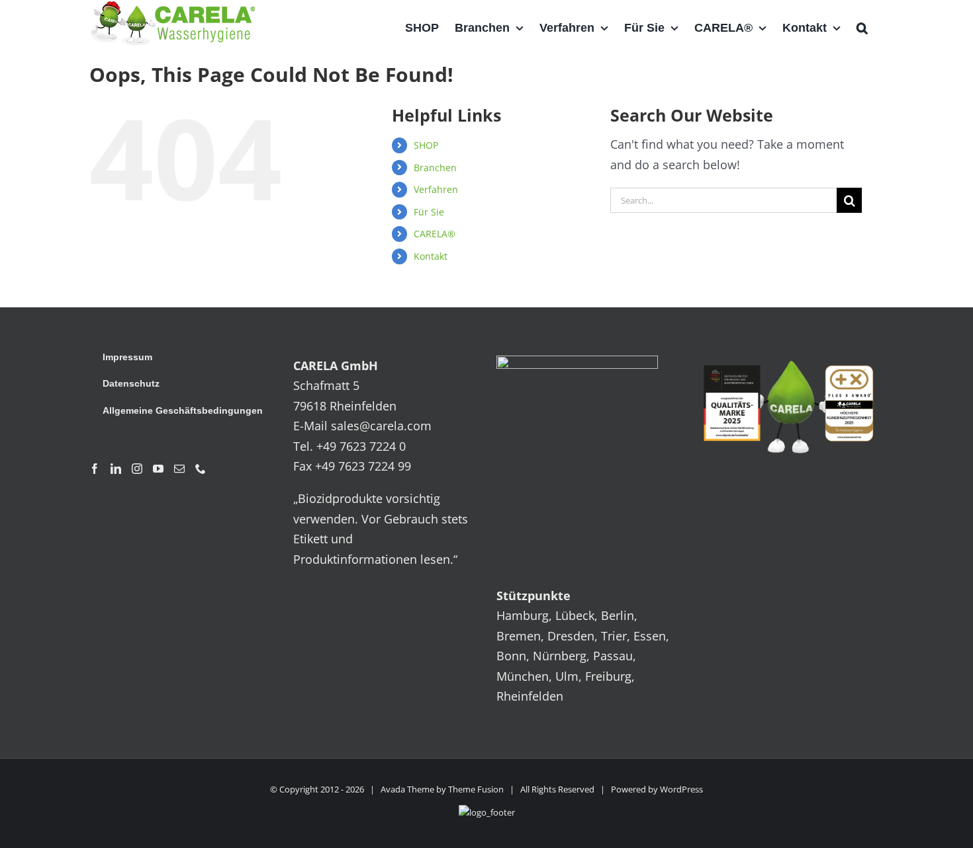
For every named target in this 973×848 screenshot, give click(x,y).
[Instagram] (137, 468)
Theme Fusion (476, 789)
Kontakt (430, 256)
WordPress (681, 789)
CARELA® (434, 233)
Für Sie (429, 212)
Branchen (435, 167)
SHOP (426, 145)
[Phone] (200, 468)
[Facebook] (94, 468)
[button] (862, 28)
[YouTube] (158, 468)
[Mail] (179, 468)
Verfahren (436, 189)
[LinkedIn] (116, 468)
